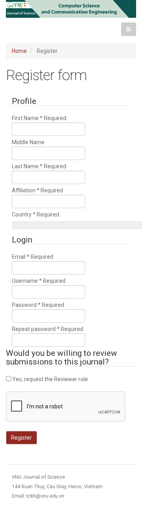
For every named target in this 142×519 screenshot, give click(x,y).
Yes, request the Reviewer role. (50, 379)
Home (19, 51)
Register (21, 437)
